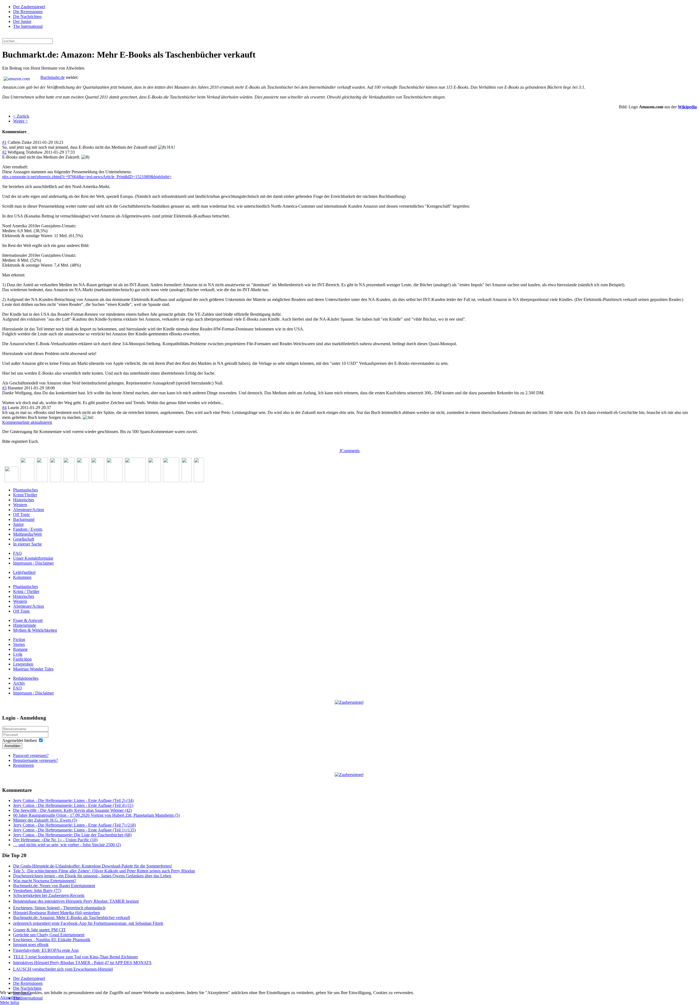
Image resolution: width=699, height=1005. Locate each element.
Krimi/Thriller (25, 495)
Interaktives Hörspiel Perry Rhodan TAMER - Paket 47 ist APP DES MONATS (82, 962)
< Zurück (21, 116)
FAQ (17, 553)
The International (28, 26)
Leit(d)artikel (24, 572)
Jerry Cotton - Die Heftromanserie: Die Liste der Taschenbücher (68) (72, 835)
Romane (20, 649)
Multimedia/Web (27, 534)
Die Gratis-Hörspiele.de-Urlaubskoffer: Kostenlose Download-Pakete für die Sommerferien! (92, 866)
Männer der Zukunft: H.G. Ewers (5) (45, 820)
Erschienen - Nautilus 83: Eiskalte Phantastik (51, 939)
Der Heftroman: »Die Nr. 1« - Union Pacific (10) (55, 839)
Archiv (19, 683)
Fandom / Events (27, 529)
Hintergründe (24, 625)
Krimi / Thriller (26, 591)
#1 (4, 142)
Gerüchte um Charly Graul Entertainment (48, 934)
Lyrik (17, 654)
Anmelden (12, 746)
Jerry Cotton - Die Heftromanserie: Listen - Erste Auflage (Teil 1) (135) (74, 830)
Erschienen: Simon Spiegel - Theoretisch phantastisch (59, 907)
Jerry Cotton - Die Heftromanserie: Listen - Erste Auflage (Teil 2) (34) (73, 800)
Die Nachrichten (27, 16)
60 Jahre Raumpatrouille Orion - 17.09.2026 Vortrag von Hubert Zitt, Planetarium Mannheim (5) (96, 815)
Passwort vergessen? (31, 755)
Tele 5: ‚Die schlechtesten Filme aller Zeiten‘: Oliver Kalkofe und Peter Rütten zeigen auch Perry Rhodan (104, 871)
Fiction (19, 639)
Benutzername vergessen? (35, 760)
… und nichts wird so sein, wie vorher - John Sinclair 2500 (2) (67, 844)
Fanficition (22, 659)
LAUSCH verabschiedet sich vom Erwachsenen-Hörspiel (63, 969)
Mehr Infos (9, 1002)
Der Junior (22, 21)
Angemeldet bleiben (19, 740)
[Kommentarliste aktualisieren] (28, 131)
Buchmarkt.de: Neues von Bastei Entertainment (54, 885)
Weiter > (20, 121)
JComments (349, 450)
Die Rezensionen (28, 11)
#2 (4, 152)
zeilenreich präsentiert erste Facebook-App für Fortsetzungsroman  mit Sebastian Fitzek (88, 923)
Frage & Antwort (28, 620)
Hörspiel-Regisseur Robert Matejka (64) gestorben (56, 912)
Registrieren (23, 765)
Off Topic (21, 514)
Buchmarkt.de (52, 77)
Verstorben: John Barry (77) (37, 890)
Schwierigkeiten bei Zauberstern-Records (48, 895)
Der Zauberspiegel (29, 6)
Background (23, 519)
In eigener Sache (27, 544)
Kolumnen (22, 577)
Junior (18, 524)
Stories (19, 644)
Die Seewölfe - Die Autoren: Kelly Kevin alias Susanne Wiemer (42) (72, 810)
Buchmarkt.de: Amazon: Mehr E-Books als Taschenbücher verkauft (71, 917)
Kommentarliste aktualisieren (27, 422)
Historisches (23, 499)
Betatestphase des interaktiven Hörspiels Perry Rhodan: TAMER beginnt (76, 901)
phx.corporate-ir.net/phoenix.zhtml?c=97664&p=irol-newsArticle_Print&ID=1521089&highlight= (86, 176)
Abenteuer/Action (28, 509)
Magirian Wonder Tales (33, 669)
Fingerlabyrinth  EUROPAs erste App (46, 950)
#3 (4, 388)
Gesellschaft (23, 539)
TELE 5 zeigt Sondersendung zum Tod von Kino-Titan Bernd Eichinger (75, 957)
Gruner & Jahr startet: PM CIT (39, 930)
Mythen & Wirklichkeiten (35, 630)
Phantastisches (25, 490)
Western (20, 504)
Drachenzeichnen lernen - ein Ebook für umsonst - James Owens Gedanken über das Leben (92, 875)
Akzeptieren (10, 997)
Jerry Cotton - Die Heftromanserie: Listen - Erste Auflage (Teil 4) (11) (73, 805)
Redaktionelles (25, 678)
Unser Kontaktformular (33, 558)
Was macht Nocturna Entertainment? (44, 880)
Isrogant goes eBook (31, 944)
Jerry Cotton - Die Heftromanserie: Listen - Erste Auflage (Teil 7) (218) (74, 825)
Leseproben (23, 664)
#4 (4, 407)
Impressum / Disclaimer (33, 563)
